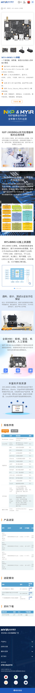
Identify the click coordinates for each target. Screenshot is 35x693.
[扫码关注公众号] (16, 677)
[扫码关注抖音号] (16, 683)
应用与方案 (4, 646)
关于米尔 (3, 656)
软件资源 (5, 431)
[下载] (26, 614)
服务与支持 (4, 651)
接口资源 (14, 431)
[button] (14, 288)
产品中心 (3, 641)
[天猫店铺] (29, 2)
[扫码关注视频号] (6, 683)
